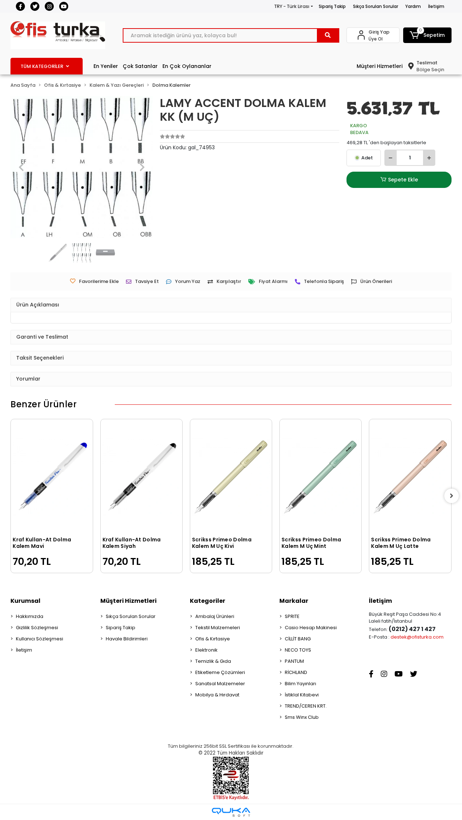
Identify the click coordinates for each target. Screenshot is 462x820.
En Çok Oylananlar (187, 66)
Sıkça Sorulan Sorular (375, 6)
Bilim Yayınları (300, 683)
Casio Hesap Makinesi (311, 627)
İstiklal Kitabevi (302, 694)
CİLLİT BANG (298, 638)
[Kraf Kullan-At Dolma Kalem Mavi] (52, 477)
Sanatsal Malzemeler (220, 683)
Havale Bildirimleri (127, 638)
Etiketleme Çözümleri (220, 672)
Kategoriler (207, 601)
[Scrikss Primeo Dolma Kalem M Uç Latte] (410, 477)
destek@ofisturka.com (417, 637)
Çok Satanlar (140, 66)
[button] (427, 35)
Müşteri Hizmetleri (379, 66)
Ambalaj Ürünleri (214, 616)
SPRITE (292, 616)
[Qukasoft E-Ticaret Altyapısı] (231, 812)
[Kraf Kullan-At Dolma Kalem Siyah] (141, 477)
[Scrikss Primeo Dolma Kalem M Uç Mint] (320, 477)
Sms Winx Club (302, 717)
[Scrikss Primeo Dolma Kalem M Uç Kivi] (231, 477)
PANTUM (294, 661)
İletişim (436, 6)
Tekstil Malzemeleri (217, 627)
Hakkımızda (29, 616)
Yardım (413, 6)
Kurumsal (25, 601)
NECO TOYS (298, 650)
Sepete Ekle (403, 179)
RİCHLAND (296, 672)
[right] (451, 496)
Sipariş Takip (332, 6)
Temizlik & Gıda (213, 661)
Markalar (293, 601)
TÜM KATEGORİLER (42, 66)
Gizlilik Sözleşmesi (37, 627)
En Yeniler (105, 66)
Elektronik (206, 650)
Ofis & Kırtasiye (212, 638)
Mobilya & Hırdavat (217, 694)
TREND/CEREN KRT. (306, 706)
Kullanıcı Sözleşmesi (39, 638)
